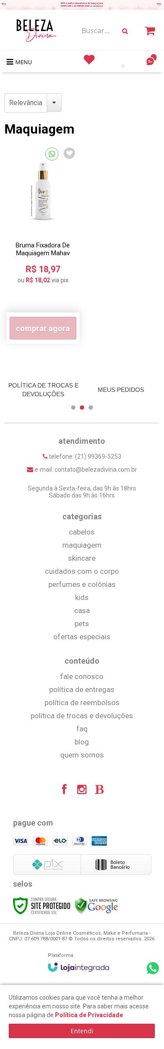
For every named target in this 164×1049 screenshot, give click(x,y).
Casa (82, 610)
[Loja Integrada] (78, 967)
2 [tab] (82, 407)
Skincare (82, 558)
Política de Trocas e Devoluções (43, 390)
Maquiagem (82, 545)
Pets (82, 623)
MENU (23, 62)
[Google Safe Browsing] (96, 905)
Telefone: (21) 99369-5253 (84, 456)
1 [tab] (123, 66)
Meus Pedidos (121, 389)
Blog (82, 741)
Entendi (82, 1031)
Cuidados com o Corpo (82, 571)
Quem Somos (82, 755)
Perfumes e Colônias (82, 584)
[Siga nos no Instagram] (82, 790)
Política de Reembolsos (82, 702)
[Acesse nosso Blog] (99, 790)
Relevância (25, 103)
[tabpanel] (43, 389)
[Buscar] (125, 31)
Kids (82, 597)
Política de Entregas (81, 689)
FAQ (82, 728)
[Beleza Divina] (38, 30)
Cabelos (82, 532)
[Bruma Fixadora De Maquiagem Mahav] (43, 243)
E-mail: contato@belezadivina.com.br (85, 469)
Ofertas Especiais (81, 636)
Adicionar (43, 328)
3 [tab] (91, 407)
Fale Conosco (81, 676)
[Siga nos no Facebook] (64, 790)
